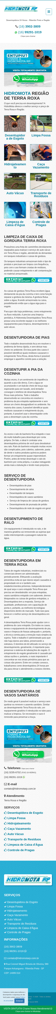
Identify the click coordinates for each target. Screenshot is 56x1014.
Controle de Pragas (21, 850)
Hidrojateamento (19, 823)
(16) (30, 26)
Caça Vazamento (19, 828)
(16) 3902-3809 (13, 946)
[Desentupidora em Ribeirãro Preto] (28, 70)
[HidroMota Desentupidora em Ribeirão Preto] (21, 10)
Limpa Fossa (16, 818)
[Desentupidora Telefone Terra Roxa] (28, 283)
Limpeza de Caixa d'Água (25, 844)
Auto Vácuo (15, 834)
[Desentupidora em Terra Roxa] (28, 745)
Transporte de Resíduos (24, 839)
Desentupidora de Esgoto (25, 812)
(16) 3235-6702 (20, 772)
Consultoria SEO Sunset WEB (28, 1002)
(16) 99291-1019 (13, 777)
